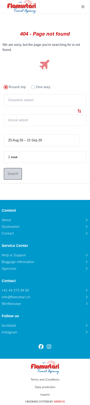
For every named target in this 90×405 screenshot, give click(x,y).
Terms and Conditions (45, 379)
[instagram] (49, 346)
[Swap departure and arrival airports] (79, 111)
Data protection (45, 387)
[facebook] (41, 346)
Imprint (45, 394)
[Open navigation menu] (83, 7)
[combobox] (45, 100)
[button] (45, 157)
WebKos (59, 401)
